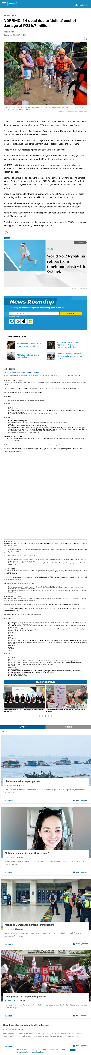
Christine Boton (11, 1001)
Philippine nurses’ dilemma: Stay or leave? (27, 853)
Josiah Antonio (11, 785)
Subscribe (84, 5)
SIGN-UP (70, 313)
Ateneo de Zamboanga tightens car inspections (29, 924)
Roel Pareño (10, 929)
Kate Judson (11, 857)
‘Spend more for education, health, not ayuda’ (26, 1025)
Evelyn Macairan (10, 1029)
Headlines (10, 15)
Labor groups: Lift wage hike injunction (25, 996)
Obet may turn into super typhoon (22, 781)
